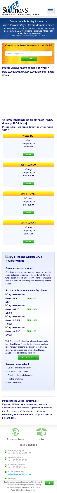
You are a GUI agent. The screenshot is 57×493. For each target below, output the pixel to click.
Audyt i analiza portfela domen (20, 375)
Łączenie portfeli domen (18, 371)
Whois (30, 59)
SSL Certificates (14, 383)
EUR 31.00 (31, 331)
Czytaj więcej (28, 357)
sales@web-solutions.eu (19, 474)
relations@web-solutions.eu (17, 414)
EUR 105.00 (32, 309)
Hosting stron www (15, 379)
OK (49, 483)
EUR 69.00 (31, 298)
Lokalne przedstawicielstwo (19, 368)
